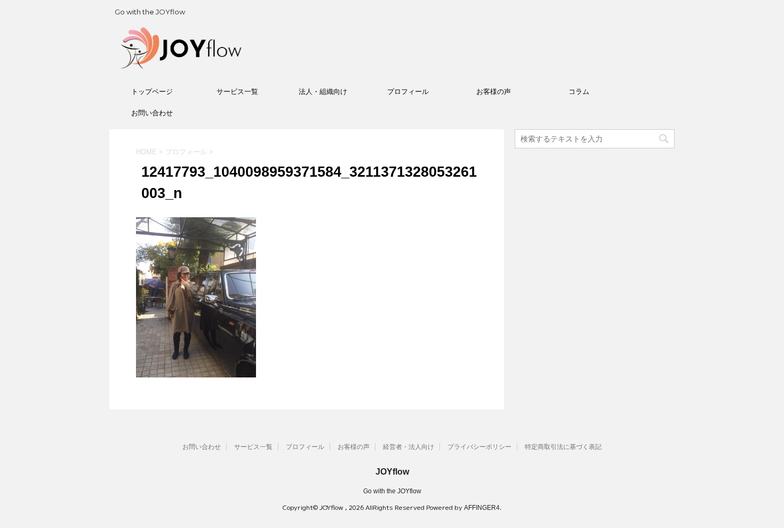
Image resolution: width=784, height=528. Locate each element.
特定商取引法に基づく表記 (563, 447)
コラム (579, 92)
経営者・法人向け (408, 447)
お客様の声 (493, 92)
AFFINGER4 (482, 507)
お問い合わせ (152, 113)
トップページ (152, 92)
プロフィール (408, 92)
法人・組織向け (323, 92)
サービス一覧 (237, 92)
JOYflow (392, 471)
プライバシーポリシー (479, 447)
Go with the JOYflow (392, 491)
